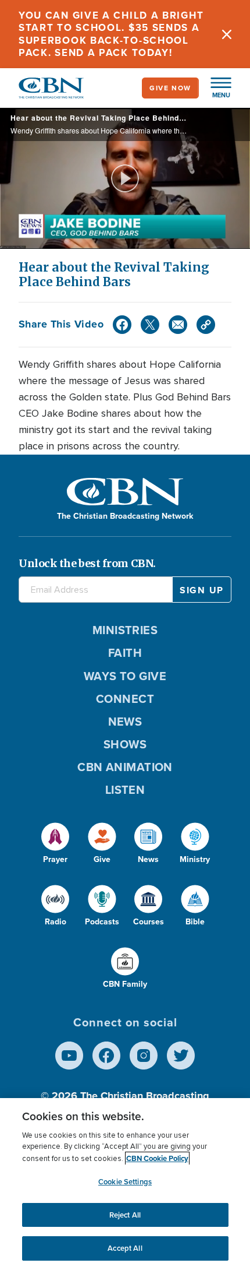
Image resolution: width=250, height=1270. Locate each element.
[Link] (206, 324)
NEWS (125, 721)
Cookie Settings (125, 1181)
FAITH (125, 653)
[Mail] (178, 324)
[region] (125, 1184)
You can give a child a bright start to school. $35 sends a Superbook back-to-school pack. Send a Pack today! (111, 34)
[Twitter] (150, 324)
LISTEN (125, 789)
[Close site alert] (227, 34)
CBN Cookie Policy (157, 1158)
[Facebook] (122, 324)
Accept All (125, 1248)
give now (170, 88)
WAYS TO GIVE (125, 676)
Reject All (125, 1214)
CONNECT (125, 699)
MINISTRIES (125, 630)
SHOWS (125, 744)
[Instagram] (144, 1056)
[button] (215, 88)
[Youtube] (69, 1056)
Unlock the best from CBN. (87, 563)
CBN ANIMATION (125, 767)
